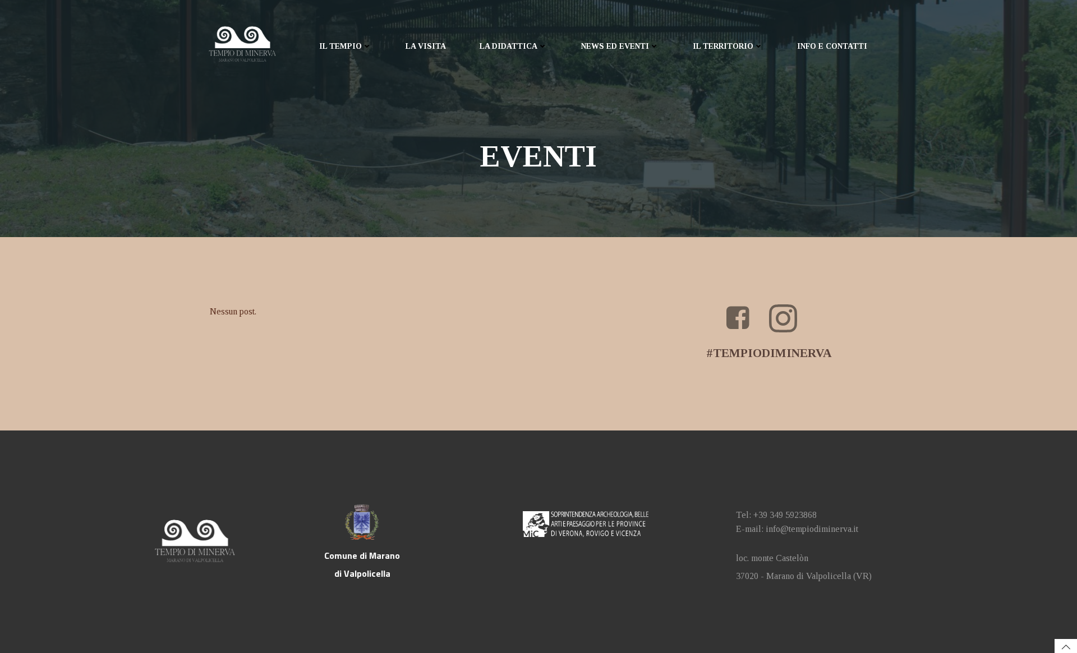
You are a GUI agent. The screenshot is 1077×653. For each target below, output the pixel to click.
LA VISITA (426, 46)
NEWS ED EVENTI (615, 46)
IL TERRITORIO (723, 46)
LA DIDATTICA (508, 46)
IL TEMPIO (340, 46)
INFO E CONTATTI (832, 46)
